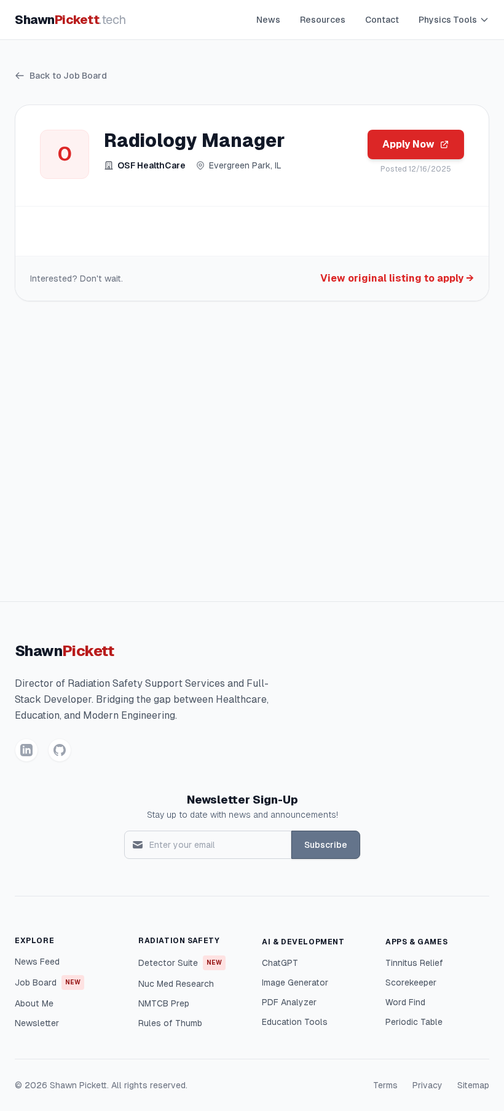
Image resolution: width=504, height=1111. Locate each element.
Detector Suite (180, 963)
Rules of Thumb (170, 1023)
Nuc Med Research (176, 984)
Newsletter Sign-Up (242, 799)
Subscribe (325, 845)
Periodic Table (414, 1022)
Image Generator (295, 982)
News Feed (37, 962)
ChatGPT (280, 963)
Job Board (48, 982)
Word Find (405, 1002)
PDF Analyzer (289, 1002)
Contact (382, 20)
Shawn (70, 19)
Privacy (427, 1085)
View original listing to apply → (397, 278)
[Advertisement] (252, 456)
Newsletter (37, 1023)
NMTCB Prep (163, 1003)
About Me (34, 1003)
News (268, 20)
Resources (322, 20)
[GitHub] (59, 750)
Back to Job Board (68, 76)
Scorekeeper (410, 982)
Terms (385, 1085)
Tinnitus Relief (414, 963)
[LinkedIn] (26, 750)
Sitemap (473, 1085)
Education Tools (295, 1022)
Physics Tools (448, 20)
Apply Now (408, 144)
